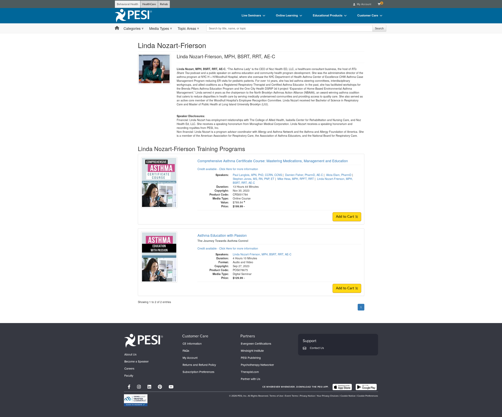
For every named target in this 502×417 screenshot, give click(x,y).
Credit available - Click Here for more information (227, 169)
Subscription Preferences (198, 372)
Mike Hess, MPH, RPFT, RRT (295, 179)
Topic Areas (187, 28)
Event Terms (291, 396)
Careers (129, 368)
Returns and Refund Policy (199, 365)
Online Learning (287, 15)
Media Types (159, 28)
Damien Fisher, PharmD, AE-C (304, 175)
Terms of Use (276, 396)
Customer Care (367, 15)
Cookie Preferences (367, 396)
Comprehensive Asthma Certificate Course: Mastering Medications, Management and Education (272, 160)
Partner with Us (250, 379)
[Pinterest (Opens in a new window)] (160, 387)
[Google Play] (366, 387)
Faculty (128, 375)
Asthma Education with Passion (222, 235)
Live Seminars (251, 15)
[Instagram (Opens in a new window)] (139, 387)
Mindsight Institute (252, 351)
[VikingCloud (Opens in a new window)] (135, 400)
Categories (132, 28)
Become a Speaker (136, 361)
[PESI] (143, 341)
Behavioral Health (127, 4)
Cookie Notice (348, 396)
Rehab (164, 4)
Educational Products (327, 15)
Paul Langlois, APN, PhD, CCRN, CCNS (257, 175)
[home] (133, 15)
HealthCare (149, 4)
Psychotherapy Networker (257, 365)
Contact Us (317, 348)
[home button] (117, 28)
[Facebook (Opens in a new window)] (129, 387)
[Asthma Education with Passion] (159, 256)
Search (379, 28)
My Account (190, 358)
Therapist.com (250, 372)
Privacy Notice (307, 396)
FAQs (186, 351)
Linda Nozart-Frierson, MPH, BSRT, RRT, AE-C (262, 254)
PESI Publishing (251, 358)
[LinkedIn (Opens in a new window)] (149, 387)
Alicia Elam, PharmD (338, 175)
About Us (130, 354)
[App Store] (342, 387)
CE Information (192, 343)
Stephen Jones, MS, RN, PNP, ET (253, 179)
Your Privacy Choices (328, 396)
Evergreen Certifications (256, 343)
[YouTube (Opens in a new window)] (171, 387)
